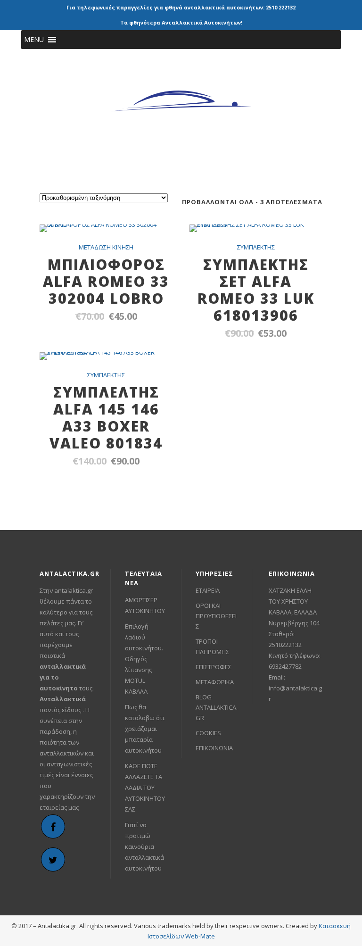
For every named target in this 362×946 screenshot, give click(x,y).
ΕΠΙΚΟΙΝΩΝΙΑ (214, 748)
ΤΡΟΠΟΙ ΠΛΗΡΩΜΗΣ (212, 646)
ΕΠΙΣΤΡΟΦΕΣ (213, 667)
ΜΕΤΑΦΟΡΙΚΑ (215, 682)
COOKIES (208, 733)
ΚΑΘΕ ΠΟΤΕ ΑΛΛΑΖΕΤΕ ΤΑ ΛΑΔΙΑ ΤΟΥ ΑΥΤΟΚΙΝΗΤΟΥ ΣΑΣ (145, 787)
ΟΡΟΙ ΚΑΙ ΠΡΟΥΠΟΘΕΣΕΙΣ (216, 616)
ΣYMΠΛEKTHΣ (256, 247)
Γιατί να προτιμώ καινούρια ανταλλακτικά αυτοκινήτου (144, 846)
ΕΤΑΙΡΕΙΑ (208, 590)
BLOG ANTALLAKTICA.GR (217, 707)
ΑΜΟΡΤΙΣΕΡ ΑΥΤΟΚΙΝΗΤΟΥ (145, 605)
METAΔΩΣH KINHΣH (106, 247)
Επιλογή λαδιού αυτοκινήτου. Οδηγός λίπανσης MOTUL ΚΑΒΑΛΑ (144, 659)
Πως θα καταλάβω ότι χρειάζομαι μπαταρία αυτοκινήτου (145, 729)
